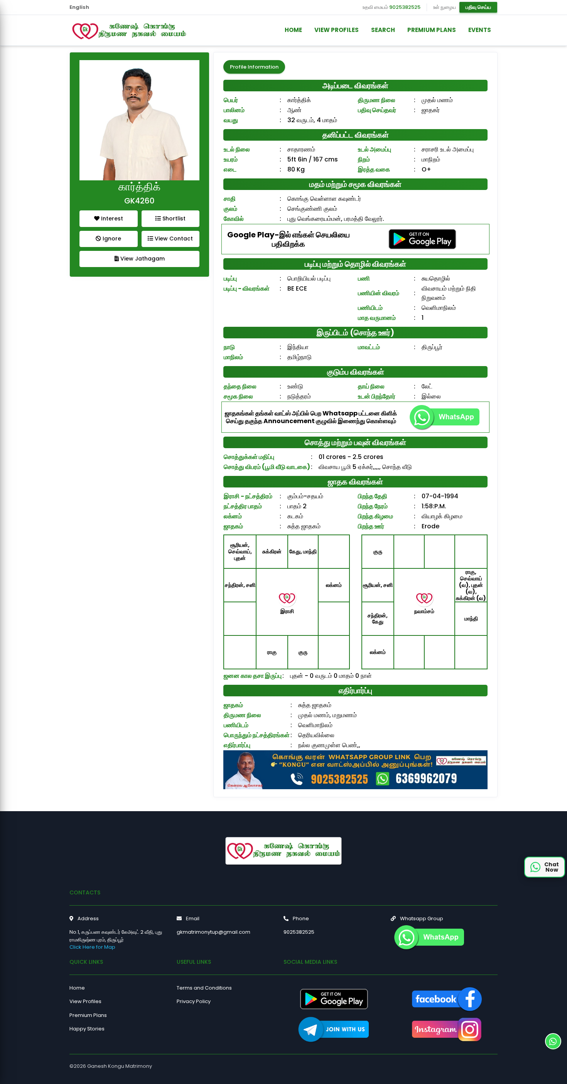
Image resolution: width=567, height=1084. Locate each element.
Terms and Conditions (204, 988)
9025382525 (404, 7)
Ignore (111, 238)
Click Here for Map (92, 947)
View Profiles (85, 1001)
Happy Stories (87, 1028)
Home (77, 988)
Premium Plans (88, 1015)
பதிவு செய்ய (478, 7)
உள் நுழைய (444, 7)
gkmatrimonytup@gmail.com (213, 932)
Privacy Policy (194, 1001)
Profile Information (254, 67)
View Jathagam (142, 258)
